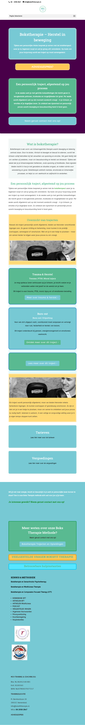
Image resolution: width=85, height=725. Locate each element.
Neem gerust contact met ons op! (42, 121)
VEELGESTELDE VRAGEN (22, 609)
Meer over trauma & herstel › (42, 297)
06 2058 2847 (21, 710)
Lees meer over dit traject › (42, 363)
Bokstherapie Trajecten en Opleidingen (42, 544)
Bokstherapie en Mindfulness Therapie (26, 587)
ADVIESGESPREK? (42, 66)
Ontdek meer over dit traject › (42, 342)
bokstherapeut (65, 45)
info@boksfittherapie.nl (20, 706)
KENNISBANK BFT (19, 598)
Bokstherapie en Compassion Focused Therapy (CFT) (31, 592)
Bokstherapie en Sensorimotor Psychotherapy (28, 582)
